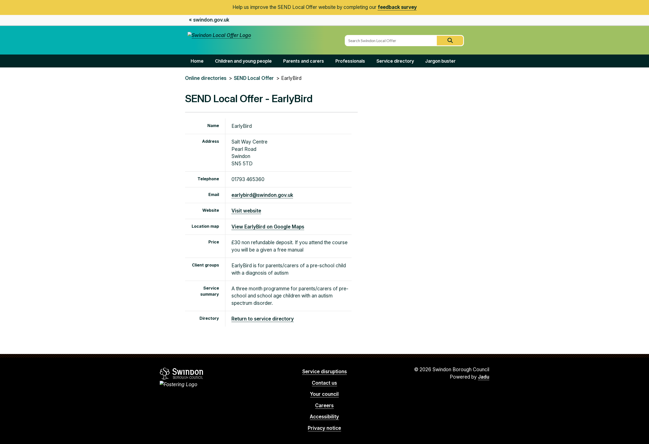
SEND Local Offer (254, 78)
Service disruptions (324, 372)
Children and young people (243, 61)
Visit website (246, 211)
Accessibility (324, 417)
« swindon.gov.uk (209, 20)
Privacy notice (324, 428)
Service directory (395, 61)
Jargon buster (440, 61)
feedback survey (397, 7)
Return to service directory (262, 319)
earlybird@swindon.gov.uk (262, 195)
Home (197, 61)
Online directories (205, 78)
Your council (324, 394)
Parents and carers (303, 61)
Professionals (350, 61)
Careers (324, 406)
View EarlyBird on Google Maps (267, 227)
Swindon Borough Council (182, 373)
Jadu (483, 377)
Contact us (324, 383)
